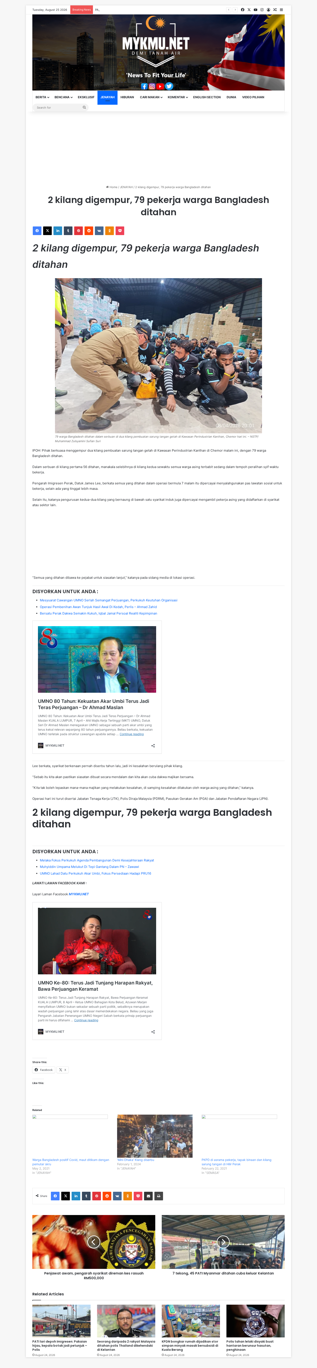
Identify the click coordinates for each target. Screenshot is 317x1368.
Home (113, 187)
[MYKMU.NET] (158, 52)
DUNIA (231, 97)
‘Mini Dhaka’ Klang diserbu (135, 1160)
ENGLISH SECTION (207, 97)
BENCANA (62, 97)
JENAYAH (107, 97)
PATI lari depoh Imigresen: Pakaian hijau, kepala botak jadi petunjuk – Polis (144, 9)
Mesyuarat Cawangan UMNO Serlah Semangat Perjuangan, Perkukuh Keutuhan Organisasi (108, 600)
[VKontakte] (99, 230)
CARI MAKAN (149, 97)
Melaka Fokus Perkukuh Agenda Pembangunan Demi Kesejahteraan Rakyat (97, 860)
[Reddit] (89, 230)
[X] (47, 230)
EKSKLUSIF (86, 97)
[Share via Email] (148, 1196)
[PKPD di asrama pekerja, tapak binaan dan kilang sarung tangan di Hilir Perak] (242, 1136)
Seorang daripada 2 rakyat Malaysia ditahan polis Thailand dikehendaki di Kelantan (126, 1345)
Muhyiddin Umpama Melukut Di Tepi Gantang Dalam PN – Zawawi (89, 867)
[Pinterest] (78, 230)
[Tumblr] (68, 230)
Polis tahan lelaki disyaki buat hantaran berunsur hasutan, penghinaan (250, 1345)
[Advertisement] (158, 148)
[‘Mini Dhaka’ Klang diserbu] (157, 1136)
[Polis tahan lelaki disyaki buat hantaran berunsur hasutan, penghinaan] (255, 1321)
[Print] (158, 1196)
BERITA (41, 97)
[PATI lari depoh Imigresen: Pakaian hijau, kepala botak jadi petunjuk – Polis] (61, 1321)
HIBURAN (127, 97)
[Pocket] (120, 230)
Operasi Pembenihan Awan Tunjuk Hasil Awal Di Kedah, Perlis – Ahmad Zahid (98, 607)
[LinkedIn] (57, 230)
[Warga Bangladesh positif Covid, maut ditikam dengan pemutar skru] (72, 1136)
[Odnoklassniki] (109, 230)
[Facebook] (37, 230)
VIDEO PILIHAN (253, 97)
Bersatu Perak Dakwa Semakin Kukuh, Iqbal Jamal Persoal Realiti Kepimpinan (98, 613)
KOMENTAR (176, 97)
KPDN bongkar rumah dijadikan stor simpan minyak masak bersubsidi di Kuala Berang (190, 1345)
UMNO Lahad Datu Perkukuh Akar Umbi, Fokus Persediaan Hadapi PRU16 (95, 873)
